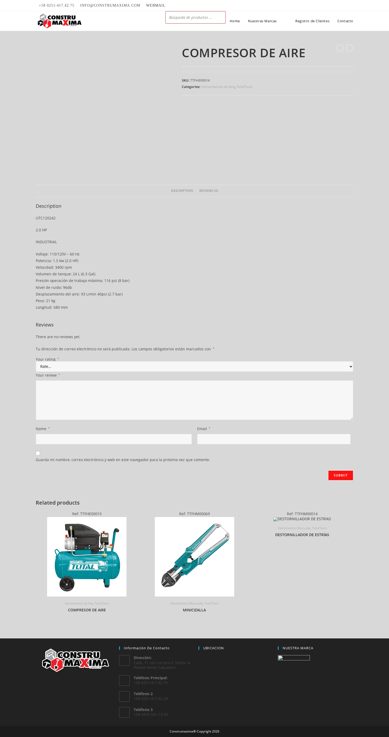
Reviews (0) (208, 190)
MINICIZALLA (194, 609)
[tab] (182, 191)
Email (203, 428)
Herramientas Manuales (186, 603)
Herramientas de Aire (217, 86)
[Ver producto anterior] (340, 48)
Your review (48, 375)
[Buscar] (220, 17)
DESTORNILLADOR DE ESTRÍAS (302, 534)
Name (43, 428)
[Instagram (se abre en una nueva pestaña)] (351, 5)
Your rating (47, 359)
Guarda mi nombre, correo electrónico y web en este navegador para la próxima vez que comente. (123, 459)
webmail (156, 5)
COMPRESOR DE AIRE (87, 609)
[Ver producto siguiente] (349, 48)
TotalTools (244, 86)
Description (182, 190)
